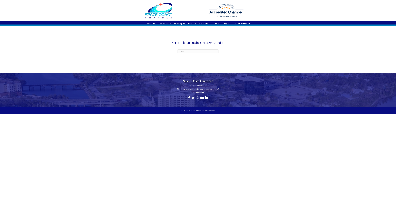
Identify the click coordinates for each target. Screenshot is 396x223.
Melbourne (203, 24)
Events (190, 24)
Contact (216, 24)
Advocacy (178, 24)
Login (226, 24)
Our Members (163, 24)
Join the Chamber (240, 24)
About (149, 24)
